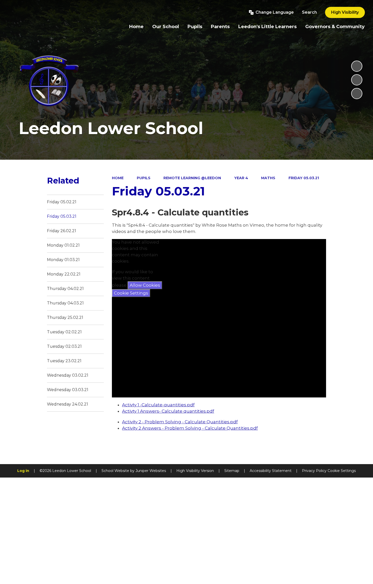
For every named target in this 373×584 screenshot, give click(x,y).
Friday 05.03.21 (304, 178)
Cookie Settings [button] (342, 470)
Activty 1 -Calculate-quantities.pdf (158, 404)
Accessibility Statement (271, 470)
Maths (268, 178)
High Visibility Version (195, 470)
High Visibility (345, 12)
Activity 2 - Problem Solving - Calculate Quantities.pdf (180, 421)
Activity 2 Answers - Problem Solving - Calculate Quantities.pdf (190, 428)
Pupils (143, 178)
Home (118, 178)
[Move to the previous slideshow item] (356, 79)
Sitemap (231, 470)
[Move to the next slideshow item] (356, 93)
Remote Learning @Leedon (192, 178)
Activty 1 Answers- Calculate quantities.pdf (168, 411)
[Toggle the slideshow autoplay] (356, 66)
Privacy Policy (314, 470)
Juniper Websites (150, 470)
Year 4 (241, 178)
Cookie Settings (131, 293)
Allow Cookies (145, 285)
